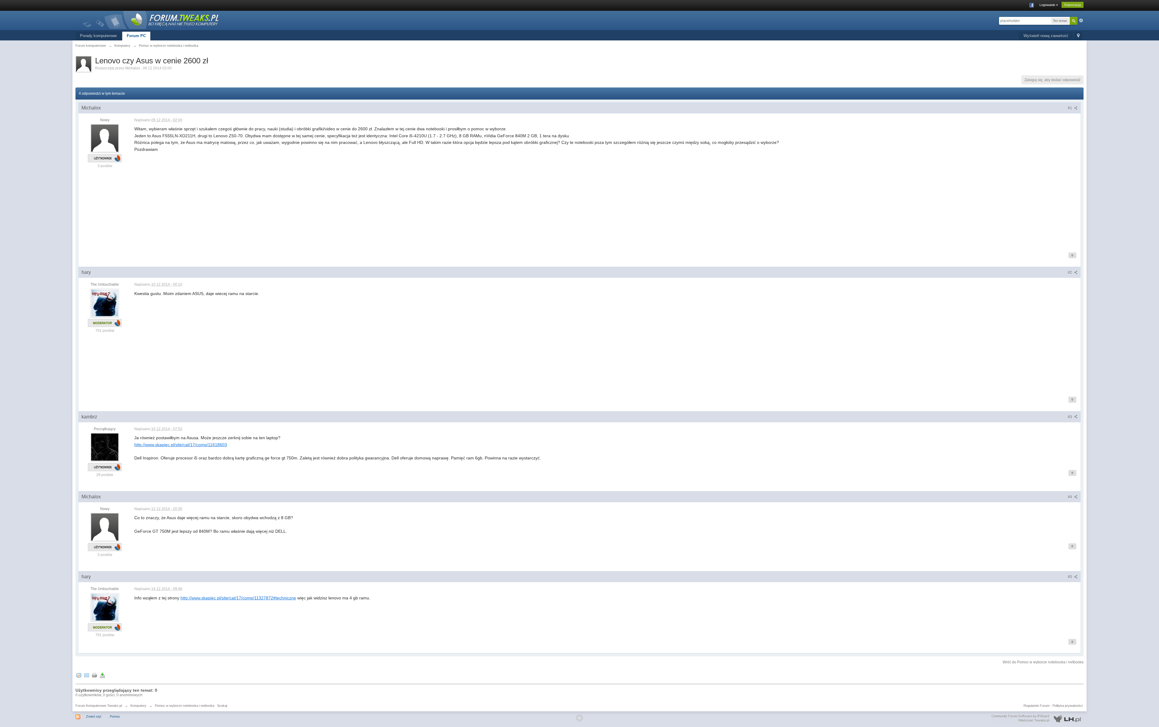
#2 (1070, 272)
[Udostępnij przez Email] (86, 675)
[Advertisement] (315, 201)
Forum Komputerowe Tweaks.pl (98, 705)
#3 (1070, 417)
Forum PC (136, 35)
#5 (1070, 577)
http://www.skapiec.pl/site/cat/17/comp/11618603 (180, 444)
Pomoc (115, 716)
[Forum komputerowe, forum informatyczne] (150, 19)
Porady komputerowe (98, 35)
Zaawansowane (1081, 20)
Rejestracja (1072, 5)
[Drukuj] (94, 675)
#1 (1070, 108)
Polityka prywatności (1067, 705)
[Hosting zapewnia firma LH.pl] (1037, 718)
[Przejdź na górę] (579, 718)
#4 (1070, 497)
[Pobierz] (102, 675)
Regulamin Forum (1036, 705)
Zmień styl (93, 716)
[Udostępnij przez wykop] (78, 675)
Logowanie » (1048, 5)
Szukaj (222, 705)
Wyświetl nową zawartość (1045, 35)
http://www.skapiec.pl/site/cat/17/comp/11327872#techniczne (238, 597)
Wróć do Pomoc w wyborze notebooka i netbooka (1043, 662)
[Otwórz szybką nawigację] (1078, 36)
